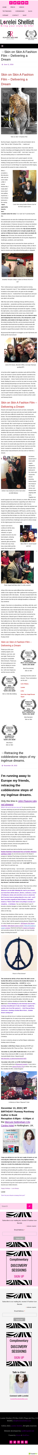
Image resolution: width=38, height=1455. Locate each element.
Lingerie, (7, 927)
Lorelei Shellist (16, 1425)
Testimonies (7, 11)
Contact (15, 15)
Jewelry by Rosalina (29, 927)
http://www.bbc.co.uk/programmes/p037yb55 (13, 1057)
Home (5, 7)
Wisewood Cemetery (22, 1063)
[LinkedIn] (26, 2)
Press (13, 7)
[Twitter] (15, 2)
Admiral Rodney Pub (18, 1065)
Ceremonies (19, 11)
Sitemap (5, 15)
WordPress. (26, 1434)
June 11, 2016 (8, 64)
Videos (21, 7)
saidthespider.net (27, 1430)
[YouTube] (22, 2)
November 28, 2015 (10, 765)
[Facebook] (11, 2)
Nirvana (18, 1434)
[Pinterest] (18, 2)
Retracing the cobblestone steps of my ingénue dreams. (18, 756)
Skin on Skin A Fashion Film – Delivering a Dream (19, 55)
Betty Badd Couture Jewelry (16, 924)
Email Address (19, 1229)
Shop (24, 15)
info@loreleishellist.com (22, 1420)
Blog (30, 11)
